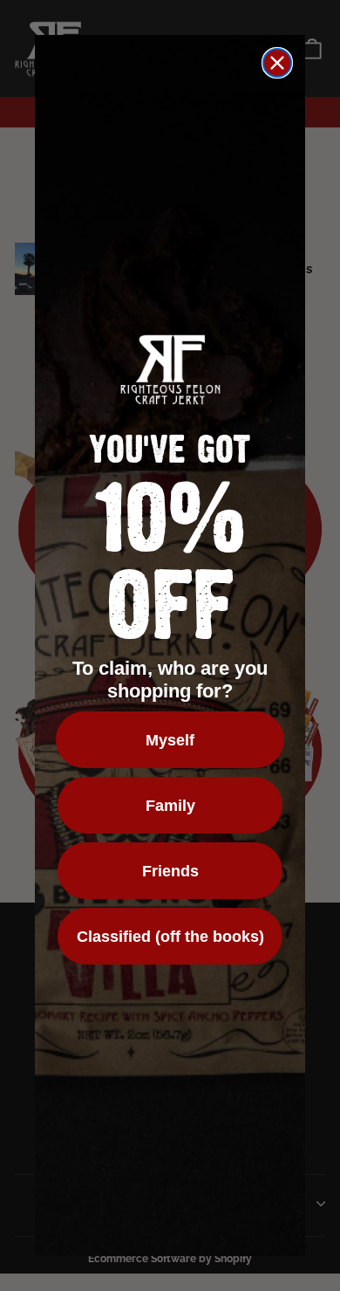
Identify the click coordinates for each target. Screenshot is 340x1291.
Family (170, 805)
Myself (170, 740)
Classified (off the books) (170, 936)
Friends (170, 871)
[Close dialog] (277, 63)
